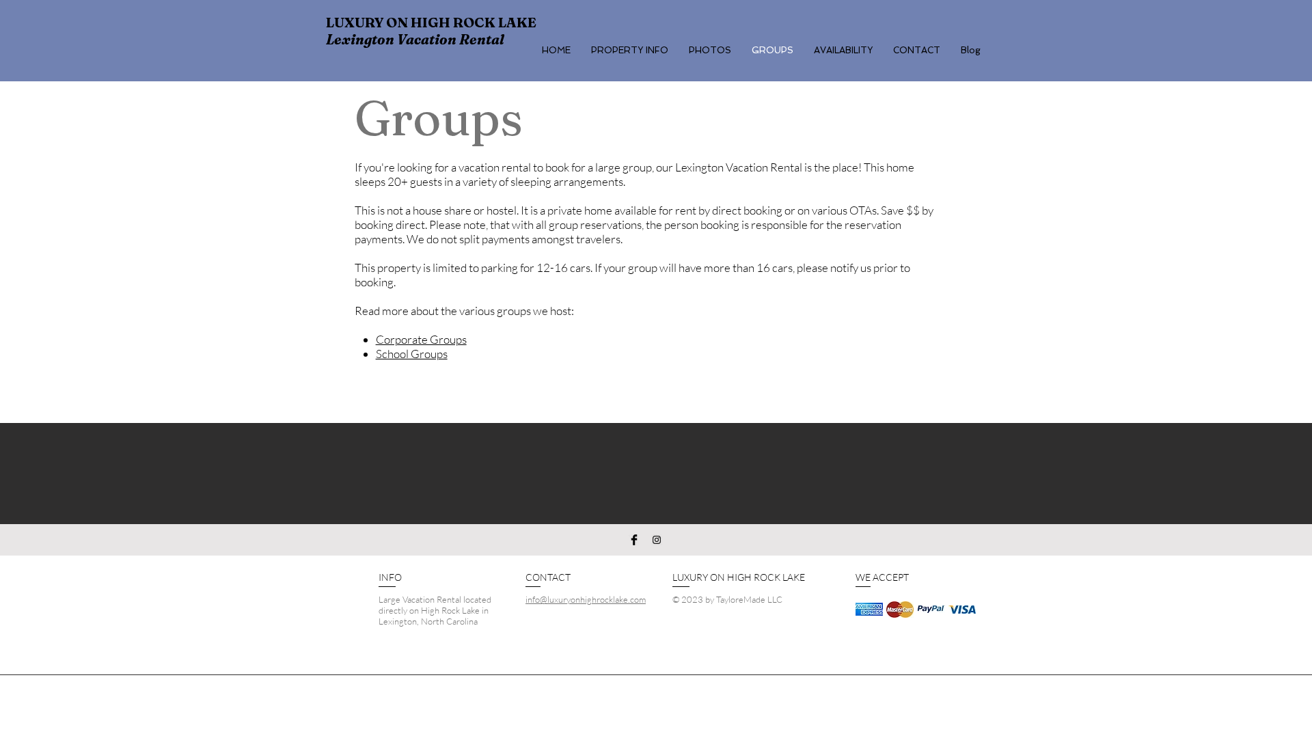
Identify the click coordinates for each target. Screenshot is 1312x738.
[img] (869, 609)
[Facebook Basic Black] (634, 539)
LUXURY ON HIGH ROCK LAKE (431, 22)
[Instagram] (656, 539)
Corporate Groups (421, 339)
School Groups (412, 353)
